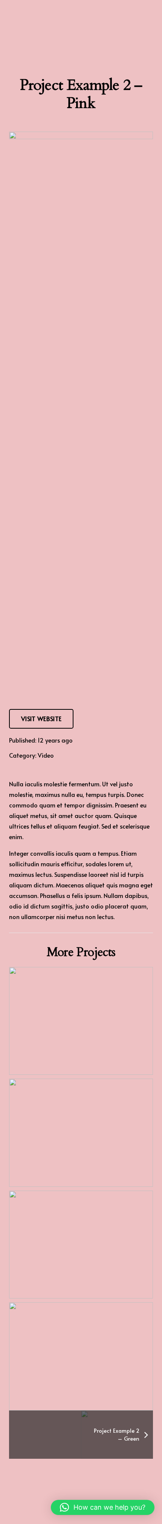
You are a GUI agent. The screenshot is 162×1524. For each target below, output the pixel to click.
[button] (102, 1507)
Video (46, 755)
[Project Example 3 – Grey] (81, 1245)
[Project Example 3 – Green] (81, 1356)
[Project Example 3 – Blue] (81, 1133)
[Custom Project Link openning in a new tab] (81, 1021)
